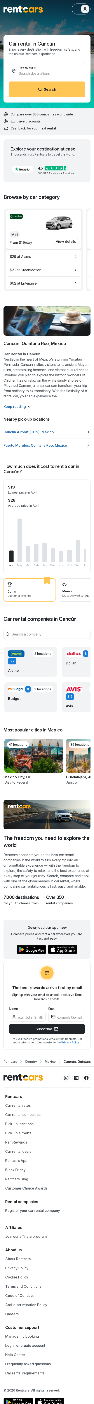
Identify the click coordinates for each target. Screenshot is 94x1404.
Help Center (15, 1355)
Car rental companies (22, 1114)
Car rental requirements (24, 1373)
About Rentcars (18, 1259)
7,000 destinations (21, 897)
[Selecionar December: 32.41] (53, 555)
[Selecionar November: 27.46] (61, 556)
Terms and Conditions (23, 1286)
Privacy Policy (70, 1042)
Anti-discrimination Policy (26, 1305)
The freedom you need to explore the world (46, 841)
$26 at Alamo (20, 256)
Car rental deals (18, 1151)
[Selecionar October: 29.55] (69, 556)
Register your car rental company (32, 1210)
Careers (12, 1314)
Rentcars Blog (16, 1179)
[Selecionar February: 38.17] (36, 553)
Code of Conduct (19, 1295)
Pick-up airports (18, 1133)
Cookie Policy (16, 1277)
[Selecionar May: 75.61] (19, 540)
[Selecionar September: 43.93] (78, 551)
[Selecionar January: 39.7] (44, 552)
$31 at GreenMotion (25, 270)
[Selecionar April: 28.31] (11, 556)
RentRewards (16, 1142)
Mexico (50, 1061)
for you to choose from (20, 903)
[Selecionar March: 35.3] (28, 554)
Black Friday (15, 1170)
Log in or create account (25, 1345)
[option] (44, 256)
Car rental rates (18, 1105)
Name (13, 1009)
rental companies (59, 903)
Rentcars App (16, 1160)
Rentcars (10, 1061)
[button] (22, 169)
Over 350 (55, 897)
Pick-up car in (27, 67)
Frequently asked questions (28, 1364)
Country (31, 1061)
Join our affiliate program (26, 1236)
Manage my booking (22, 1336)
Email (52, 1009)
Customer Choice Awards (26, 1188)
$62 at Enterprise (23, 283)
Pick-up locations (19, 1124)
